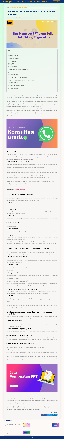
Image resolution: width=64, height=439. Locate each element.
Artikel (38, 1)
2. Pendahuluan (13, 61)
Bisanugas (7, 2)
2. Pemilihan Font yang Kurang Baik (16, 83)
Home (18, 1)
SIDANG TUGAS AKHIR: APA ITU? (16, 55)
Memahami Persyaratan (13, 53)
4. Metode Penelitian (13, 64)
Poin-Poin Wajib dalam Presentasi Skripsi (41, 425)
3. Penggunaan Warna (14, 74)
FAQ (34, 1)
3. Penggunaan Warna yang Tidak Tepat (17, 85)
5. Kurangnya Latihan (14, 88)
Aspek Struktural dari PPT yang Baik (15, 58)
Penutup (10, 90)
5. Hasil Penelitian (13, 66)
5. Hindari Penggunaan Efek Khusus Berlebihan (18, 77)
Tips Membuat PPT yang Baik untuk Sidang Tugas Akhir (18, 69)
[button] (44, 415)
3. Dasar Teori (12, 63)
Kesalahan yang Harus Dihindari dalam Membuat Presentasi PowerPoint (21, 80)
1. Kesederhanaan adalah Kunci (16, 71)
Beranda (8, 7)
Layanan (22, 1)
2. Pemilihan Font (13, 72)
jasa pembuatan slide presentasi (19, 189)
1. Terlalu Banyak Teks (14, 82)
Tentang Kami (44, 1)
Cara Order (30, 1)
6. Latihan (12, 79)
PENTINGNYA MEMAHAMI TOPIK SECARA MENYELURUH (21, 56)
